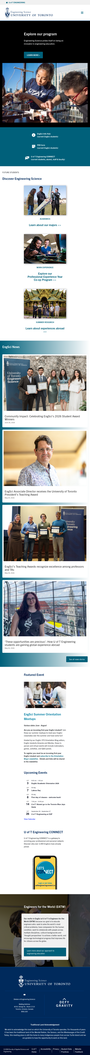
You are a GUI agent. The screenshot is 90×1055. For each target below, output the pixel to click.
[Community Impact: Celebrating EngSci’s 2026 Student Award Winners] (45, 390)
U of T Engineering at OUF (41, 814)
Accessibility (46, 1049)
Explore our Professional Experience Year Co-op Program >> (45, 276)
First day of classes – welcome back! (46, 797)
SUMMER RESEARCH (45, 322)
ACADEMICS (45, 219)
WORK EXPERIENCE (45, 267)
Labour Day (36, 790)
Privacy (56, 1049)
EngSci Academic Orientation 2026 (45, 783)
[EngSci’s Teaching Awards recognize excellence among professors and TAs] (45, 541)
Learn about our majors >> (45, 225)
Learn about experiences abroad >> (45, 329)
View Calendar (29, 819)
